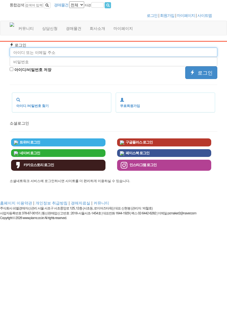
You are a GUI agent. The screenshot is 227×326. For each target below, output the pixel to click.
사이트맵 (204, 15)
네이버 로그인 (30, 153)
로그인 (152, 15)
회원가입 (167, 15)
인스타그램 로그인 (143, 165)
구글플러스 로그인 (139, 142)
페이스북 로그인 (137, 153)
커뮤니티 (26, 28)
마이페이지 (186, 15)
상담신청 (50, 28)
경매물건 (73, 28)
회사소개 (97, 28)
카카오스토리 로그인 (39, 165)
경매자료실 (80, 203)
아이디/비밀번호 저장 (32, 69)
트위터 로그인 (30, 142)
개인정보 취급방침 (51, 203)
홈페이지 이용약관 (16, 203)
